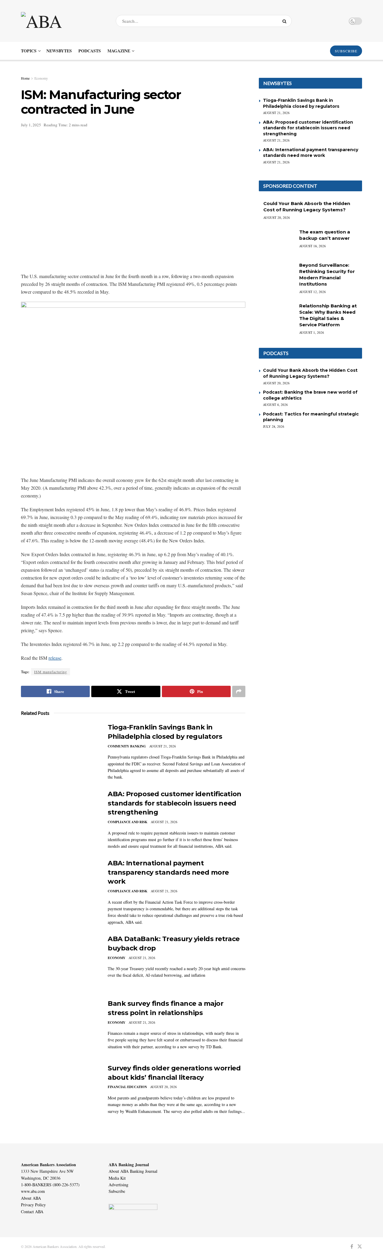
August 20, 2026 (163, 1086)
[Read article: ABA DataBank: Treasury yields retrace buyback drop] (60, 962)
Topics (29, 51)
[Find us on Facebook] (351, 1246)
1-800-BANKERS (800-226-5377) (50, 1184)
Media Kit (117, 1178)
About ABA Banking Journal (133, 1171)
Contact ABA (32, 1211)
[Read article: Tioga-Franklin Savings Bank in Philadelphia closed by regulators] (60, 751)
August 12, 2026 (312, 291)
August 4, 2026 (275, 404)
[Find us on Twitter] (359, 1246)
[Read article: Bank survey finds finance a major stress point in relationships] (60, 1027)
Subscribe (117, 1191)
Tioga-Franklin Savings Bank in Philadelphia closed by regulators (301, 103)
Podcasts (89, 51)
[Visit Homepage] (63, 21)
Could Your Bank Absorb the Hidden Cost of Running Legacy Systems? (310, 373)
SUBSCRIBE (346, 50)
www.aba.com (33, 1191)
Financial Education (127, 1086)
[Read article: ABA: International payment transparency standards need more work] (60, 886)
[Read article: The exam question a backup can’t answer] (277, 241)
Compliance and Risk (128, 822)
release (54, 658)
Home (25, 78)
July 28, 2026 (273, 426)
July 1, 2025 (31, 125)
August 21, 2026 (162, 746)
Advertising (118, 1184)
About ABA (31, 1198)
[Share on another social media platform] (238, 691)
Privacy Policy (33, 1205)
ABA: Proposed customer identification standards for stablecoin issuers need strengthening (174, 803)
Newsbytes (59, 51)
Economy (41, 78)
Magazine (118, 51)
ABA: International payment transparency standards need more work (168, 872)
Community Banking (127, 746)
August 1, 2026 (311, 332)
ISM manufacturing (50, 671)
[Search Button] (285, 21)
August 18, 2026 (312, 246)
